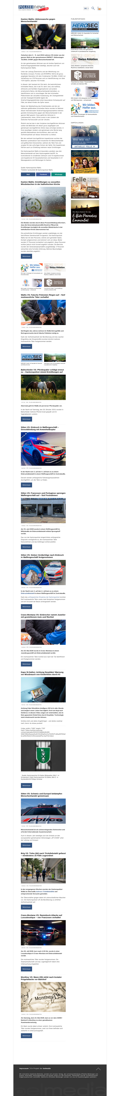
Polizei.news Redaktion (35, 51)
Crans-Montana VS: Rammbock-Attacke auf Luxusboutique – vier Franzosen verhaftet (41, 916)
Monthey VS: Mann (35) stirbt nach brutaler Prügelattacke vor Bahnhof (41, 978)
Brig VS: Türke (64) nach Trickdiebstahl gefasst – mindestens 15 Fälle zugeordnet (43, 854)
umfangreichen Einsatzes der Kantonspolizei (43, 597)
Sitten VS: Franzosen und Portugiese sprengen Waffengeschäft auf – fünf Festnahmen (43, 494)
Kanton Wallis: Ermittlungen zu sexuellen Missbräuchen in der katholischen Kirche (40, 183)
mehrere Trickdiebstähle (45, 891)
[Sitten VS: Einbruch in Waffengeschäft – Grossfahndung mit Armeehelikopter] (43, 449)
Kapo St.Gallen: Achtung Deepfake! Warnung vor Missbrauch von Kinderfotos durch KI (42, 673)
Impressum (24, 1068)
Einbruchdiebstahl (27, 593)
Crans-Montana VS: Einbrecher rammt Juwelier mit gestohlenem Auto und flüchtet (43, 616)
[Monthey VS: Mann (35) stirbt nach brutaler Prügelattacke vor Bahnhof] (43, 997)
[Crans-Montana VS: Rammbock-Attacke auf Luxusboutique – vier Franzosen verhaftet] (43, 932)
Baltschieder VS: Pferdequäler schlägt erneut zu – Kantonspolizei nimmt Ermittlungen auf (42, 371)
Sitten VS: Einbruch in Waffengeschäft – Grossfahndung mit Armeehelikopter (40, 428)
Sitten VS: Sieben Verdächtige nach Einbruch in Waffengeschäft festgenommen (42, 556)
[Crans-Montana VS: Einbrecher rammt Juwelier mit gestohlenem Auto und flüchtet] (43, 632)
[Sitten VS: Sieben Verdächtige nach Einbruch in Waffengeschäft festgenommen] (43, 572)
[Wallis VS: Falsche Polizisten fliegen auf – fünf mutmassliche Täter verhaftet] (43, 312)
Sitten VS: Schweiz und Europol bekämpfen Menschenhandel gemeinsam (41, 795)
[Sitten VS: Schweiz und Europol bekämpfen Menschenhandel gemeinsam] (43, 811)
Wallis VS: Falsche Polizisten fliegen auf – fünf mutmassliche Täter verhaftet (43, 296)
